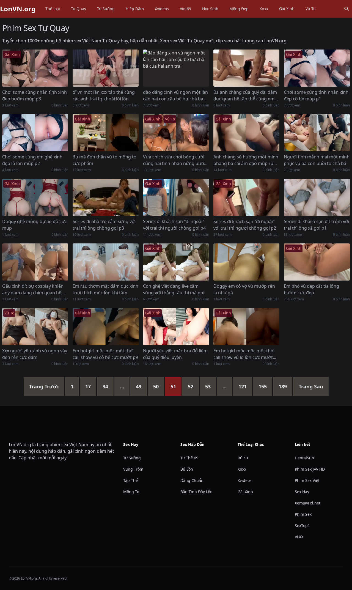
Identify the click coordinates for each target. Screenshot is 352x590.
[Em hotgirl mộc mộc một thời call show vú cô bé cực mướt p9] (106, 326)
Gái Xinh (287, 8)
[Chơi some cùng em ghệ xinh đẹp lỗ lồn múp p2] (35, 132)
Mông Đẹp (239, 8)
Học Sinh (210, 8)
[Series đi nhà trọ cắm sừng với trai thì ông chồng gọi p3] (106, 197)
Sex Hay (302, 491)
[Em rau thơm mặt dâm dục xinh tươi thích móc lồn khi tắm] (106, 262)
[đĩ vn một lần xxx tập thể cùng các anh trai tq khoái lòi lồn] (106, 68)
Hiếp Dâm (135, 8)
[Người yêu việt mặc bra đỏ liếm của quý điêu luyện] (176, 326)
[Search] (346, 8)
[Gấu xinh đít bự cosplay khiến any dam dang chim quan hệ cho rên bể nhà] (35, 262)
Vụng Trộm (133, 469)
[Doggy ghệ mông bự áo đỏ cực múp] (35, 197)
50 (156, 386)
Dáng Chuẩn (192, 480)
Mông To (131, 491)
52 (190, 386)
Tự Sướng (106, 8)
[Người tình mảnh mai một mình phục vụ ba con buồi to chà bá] (317, 132)
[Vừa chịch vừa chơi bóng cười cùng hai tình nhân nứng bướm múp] (176, 132)
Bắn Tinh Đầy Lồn (196, 491)
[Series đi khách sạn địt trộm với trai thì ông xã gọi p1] (317, 197)
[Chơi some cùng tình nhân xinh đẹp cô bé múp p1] (317, 68)
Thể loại (52, 8)
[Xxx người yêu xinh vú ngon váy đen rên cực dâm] (35, 326)
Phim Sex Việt (307, 480)
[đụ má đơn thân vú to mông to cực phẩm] (106, 132)
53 (208, 386)
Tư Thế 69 (189, 457)
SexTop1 (302, 525)
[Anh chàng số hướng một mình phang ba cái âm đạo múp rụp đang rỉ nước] (246, 132)
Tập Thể (130, 480)
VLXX (299, 536)
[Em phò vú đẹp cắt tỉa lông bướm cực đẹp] (317, 262)
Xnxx (264, 8)
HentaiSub (304, 457)
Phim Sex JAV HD (310, 469)
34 (105, 386)
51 (173, 386)
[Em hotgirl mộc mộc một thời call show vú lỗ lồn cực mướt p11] (246, 326)
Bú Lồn (186, 469)
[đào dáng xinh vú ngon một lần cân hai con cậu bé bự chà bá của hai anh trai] (176, 68)
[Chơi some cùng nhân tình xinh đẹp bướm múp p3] (35, 68)
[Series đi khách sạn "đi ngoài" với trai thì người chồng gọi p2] (246, 197)
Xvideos (162, 8)
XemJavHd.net (307, 503)
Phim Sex (303, 514)
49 (138, 386)
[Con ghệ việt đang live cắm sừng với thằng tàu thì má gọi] (176, 262)
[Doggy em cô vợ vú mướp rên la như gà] (246, 262)
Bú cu (243, 457)
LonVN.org (17, 8)
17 (88, 386)
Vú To (310, 8)
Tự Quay (78, 8)
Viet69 (185, 8)
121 (242, 386)
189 (283, 386)
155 (262, 386)
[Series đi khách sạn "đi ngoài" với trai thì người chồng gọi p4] (176, 197)
